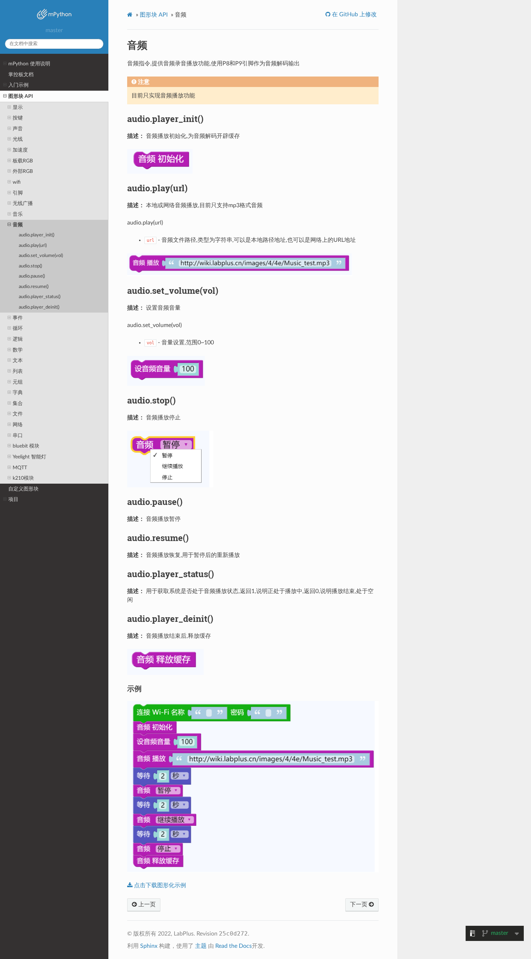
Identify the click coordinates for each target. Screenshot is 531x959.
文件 (18, 414)
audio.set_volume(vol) (41, 255)
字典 (18, 392)
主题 (201, 946)
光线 (18, 139)
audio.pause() (32, 276)
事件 (18, 318)
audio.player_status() (39, 297)
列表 (18, 371)
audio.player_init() (36, 235)
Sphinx (148, 946)
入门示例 (18, 85)
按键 (18, 118)
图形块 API (20, 96)
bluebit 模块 (26, 446)
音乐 (18, 214)
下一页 (359, 904)
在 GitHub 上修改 (354, 14)
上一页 (146, 904)
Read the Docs (233, 946)
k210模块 (23, 478)
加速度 (20, 150)
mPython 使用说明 (29, 63)
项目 (13, 499)
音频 (18, 224)
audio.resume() (33, 286)
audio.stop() (30, 266)
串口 (18, 435)
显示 (18, 107)
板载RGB (23, 161)
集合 (18, 403)
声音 (18, 128)
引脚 (18, 193)
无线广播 (23, 203)
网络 (18, 424)
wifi (17, 182)
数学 (18, 350)
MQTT (20, 467)
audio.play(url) (33, 245)
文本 (18, 360)
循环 (18, 328)
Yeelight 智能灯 (29, 456)
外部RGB (23, 171)
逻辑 (18, 339)
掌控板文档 (21, 74)
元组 (18, 382)
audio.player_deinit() (39, 307)
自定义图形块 (23, 489)
